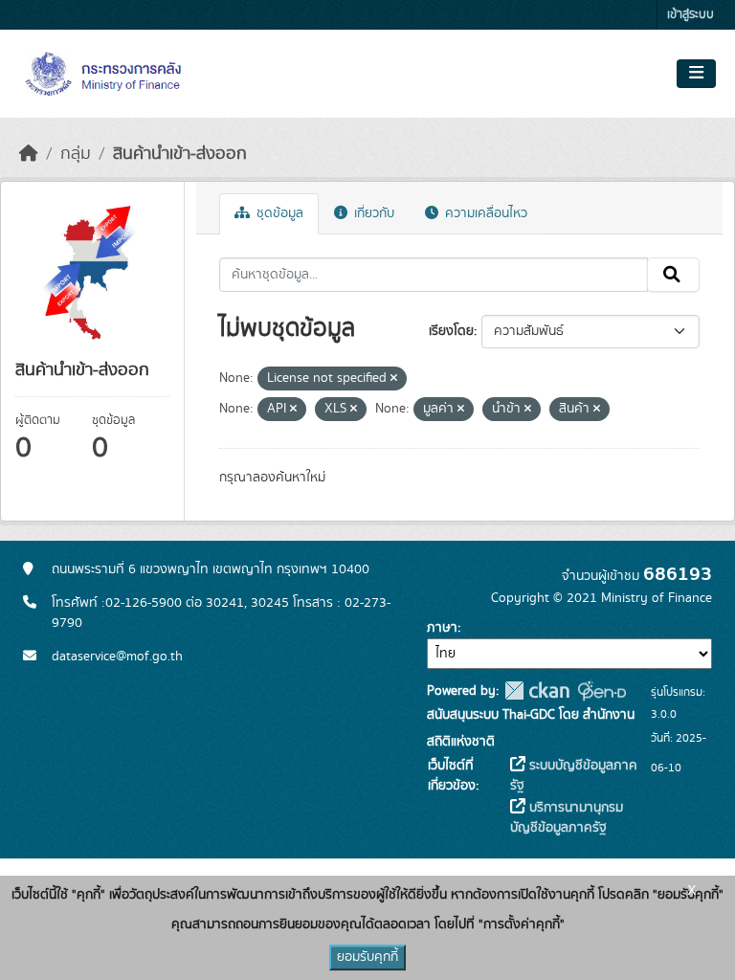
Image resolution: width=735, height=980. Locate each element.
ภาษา (442, 627)
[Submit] (673, 274)
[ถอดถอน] (393, 379)
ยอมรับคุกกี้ (367, 957)
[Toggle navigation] (696, 73)
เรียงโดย (451, 331)
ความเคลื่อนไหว (484, 213)
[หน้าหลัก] (28, 154)
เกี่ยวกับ (372, 213)
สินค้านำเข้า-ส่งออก (180, 154)
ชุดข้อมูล (278, 213)
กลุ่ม (75, 154)
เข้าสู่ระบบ (690, 15)
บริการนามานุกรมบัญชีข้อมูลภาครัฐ (566, 817)
